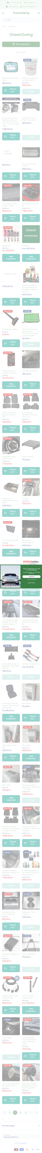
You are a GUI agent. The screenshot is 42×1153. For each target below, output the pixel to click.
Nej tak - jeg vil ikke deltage (31, 579)
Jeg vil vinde (31, 576)
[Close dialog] (40, 565)
